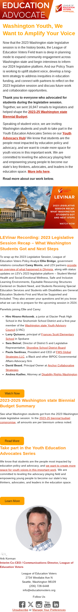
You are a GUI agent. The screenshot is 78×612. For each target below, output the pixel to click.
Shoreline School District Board (46, 347)
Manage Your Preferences (49, 609)
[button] (12, 393)
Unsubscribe (20, 609)
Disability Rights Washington (59, 374)
